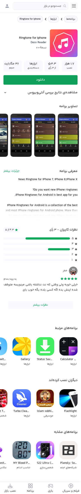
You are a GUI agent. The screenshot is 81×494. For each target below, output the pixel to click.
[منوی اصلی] (74, 6)
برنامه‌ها (70, 19)
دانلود (40, 80)
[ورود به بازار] (7, 6)
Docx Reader (38, 42)
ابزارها (53, 19)
